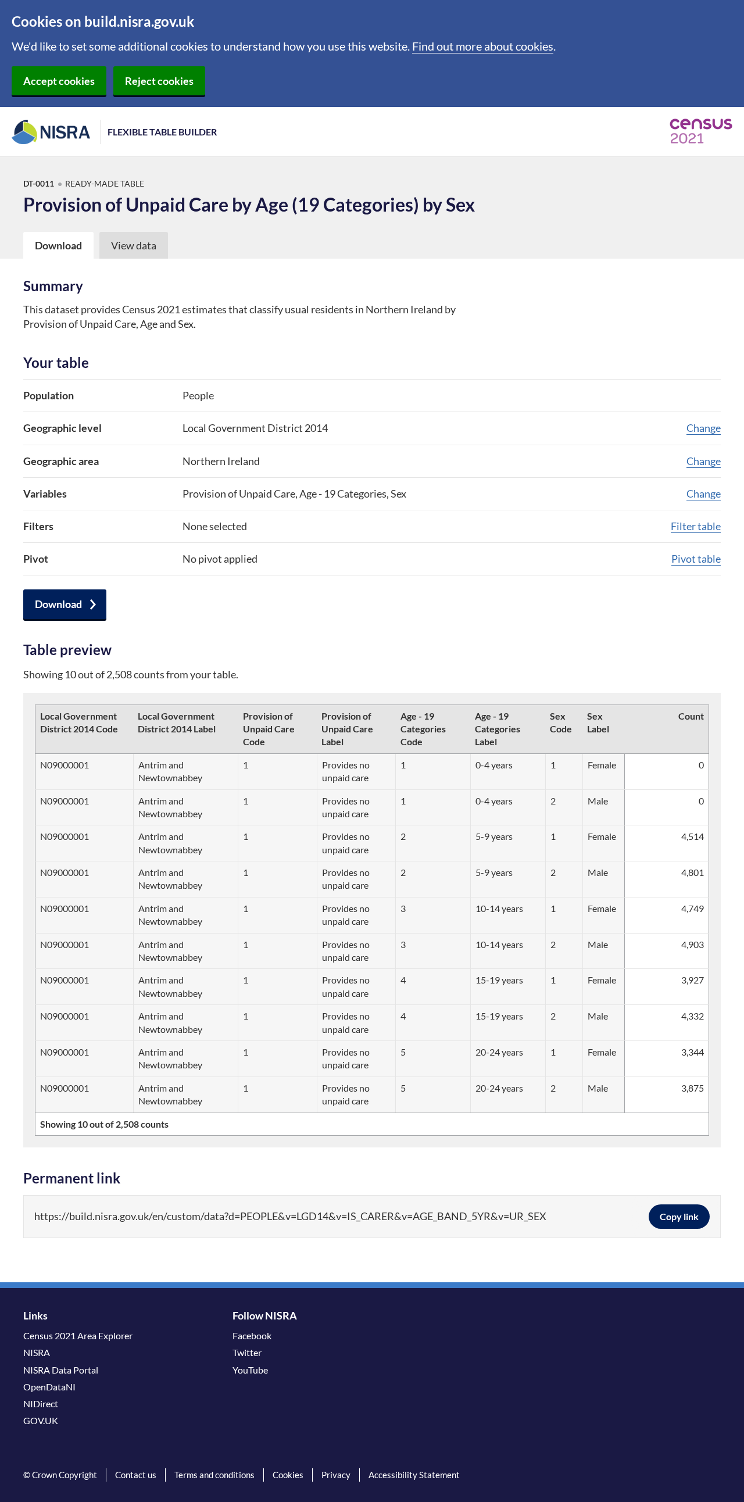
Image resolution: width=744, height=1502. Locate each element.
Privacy (335, 1474)
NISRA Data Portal (60, 1369)
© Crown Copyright (60, 1474)
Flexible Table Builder (162, 131)
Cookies (288, 1474)
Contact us (135, 1474)
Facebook (252, 1335)
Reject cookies (159, 80)
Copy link (679, 1216)
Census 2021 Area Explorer (78, 1335)
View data (133, 245)
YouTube (250, 1369)
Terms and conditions (214, 1474)
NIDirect (40, 1403)
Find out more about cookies (482, 46)
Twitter (247, 1352)
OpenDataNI (49, 1386)
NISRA (36, 1352)
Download (58, 604)
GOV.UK (40, 1420)
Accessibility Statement (414, 1474)
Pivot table (696, 558)
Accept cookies (59, 80)
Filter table (696, 526)
